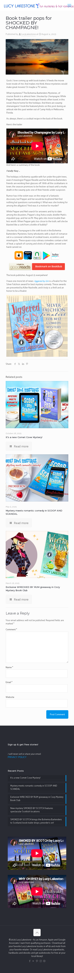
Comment (11, 629)
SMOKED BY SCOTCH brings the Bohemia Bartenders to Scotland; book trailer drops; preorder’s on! (36, 821)
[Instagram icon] (40, 960)
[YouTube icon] (33, 960)
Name (9, 667)
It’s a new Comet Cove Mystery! (24, 437)
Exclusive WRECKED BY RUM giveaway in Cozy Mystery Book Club (36, 798)
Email (9, 682)
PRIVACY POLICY (17, 757)
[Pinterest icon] (37, 960)
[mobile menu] (69, 5)
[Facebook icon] (30, 960)
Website (10, 697)
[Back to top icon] (37, 932)
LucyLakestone (28, 34)
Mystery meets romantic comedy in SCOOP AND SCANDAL (33, 787)
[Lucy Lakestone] (38, 5)
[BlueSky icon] (44, 960)
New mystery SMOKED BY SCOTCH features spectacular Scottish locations (31, 809)
